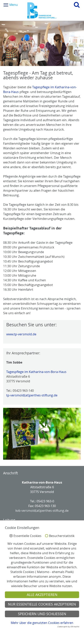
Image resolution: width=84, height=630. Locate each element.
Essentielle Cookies (27, 536)
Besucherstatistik (61, 536)
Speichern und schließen (42, 614)
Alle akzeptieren (42, 594)
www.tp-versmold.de (21, 334)
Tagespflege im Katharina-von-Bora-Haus (36, 372)
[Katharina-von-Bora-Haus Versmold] (42, 10)
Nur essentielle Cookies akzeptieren (42, 604)
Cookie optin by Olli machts (68, 626)
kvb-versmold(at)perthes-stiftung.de (42, 510)
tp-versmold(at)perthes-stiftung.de (31, 395)
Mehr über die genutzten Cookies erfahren (42, 623)
